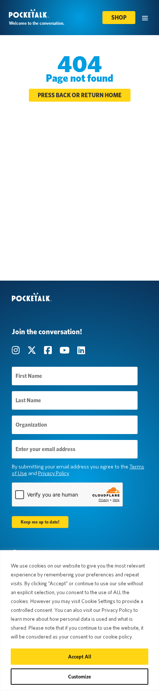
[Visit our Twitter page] (32, 350)
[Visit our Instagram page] (16, 350)
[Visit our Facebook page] (49, 350)
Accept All (79, 657)
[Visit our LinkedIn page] (81, 350)
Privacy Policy (53, 473)
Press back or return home (80, 95)
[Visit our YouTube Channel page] (65, 350)
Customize (79, 677)
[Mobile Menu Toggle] (145, 17)
